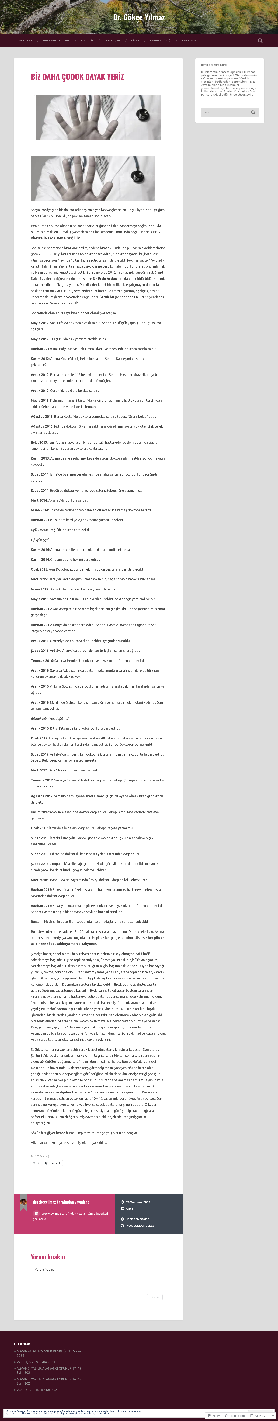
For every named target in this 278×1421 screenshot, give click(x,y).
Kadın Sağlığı (161, 40)
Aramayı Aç (260, 40)
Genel (130, 1208)
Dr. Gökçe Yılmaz (139, 17)
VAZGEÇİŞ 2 (25, 1362)
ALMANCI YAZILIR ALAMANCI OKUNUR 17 (46, 1368)
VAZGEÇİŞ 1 (25, 1389)
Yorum (155, 1297)
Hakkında (189, 40)
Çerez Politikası (101, 1413)
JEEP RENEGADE (137, 1219)
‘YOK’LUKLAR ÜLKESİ (140, 1225)
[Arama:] (230, 112)
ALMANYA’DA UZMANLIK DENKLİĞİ (42, 1351)
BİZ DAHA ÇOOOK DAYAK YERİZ (77, 76)
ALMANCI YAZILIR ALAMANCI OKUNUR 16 (46, 1379)
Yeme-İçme (112, 40)
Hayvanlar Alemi (57, 40)
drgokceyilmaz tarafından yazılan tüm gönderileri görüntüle (70, 1216)
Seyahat (26, 40)
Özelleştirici (242, 91)
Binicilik (87, 40)
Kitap (135, 40)
